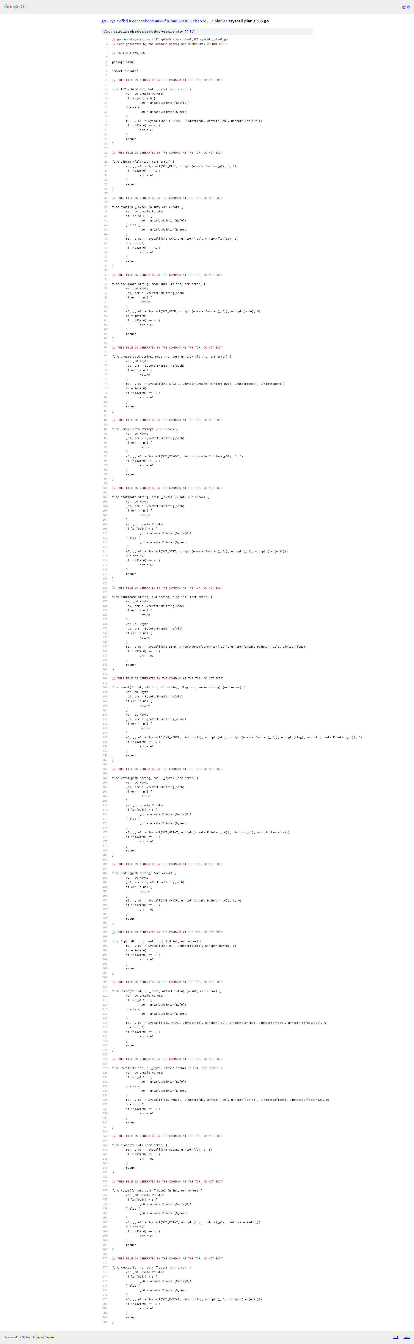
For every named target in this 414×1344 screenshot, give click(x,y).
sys (113, 21)
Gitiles (26, 1337)
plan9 (219, 21)
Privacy (38, 1337)
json (406, 1337)
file (189, 31)
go (103, 21)
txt (395, 1337)
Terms (49, 1337)
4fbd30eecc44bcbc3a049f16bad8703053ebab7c (162, 21)
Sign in (405, 7)
